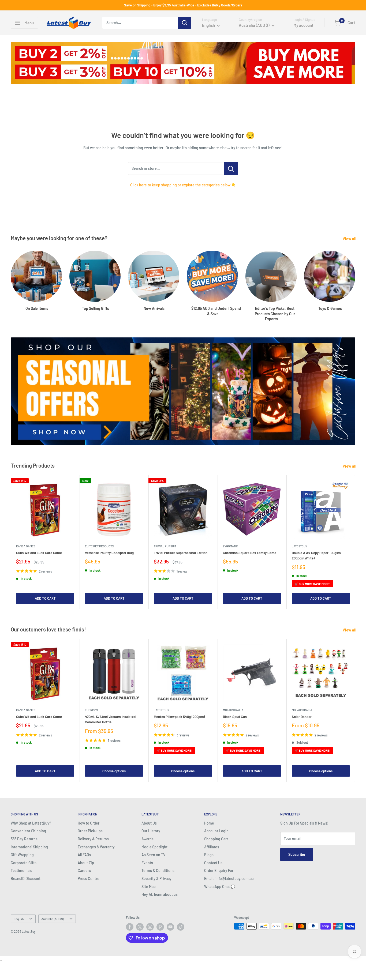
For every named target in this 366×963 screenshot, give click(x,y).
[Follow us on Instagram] (150, 927)
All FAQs (84, 854)
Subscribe (296, 854)
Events (147, 862)
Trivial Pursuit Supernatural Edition (180, 553)
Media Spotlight (154, 847)
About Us (149, 823)
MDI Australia (233, 710)
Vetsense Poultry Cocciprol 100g (109, 553)
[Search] (184, 23)
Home (209, 823)
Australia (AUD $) (52, 919)
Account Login (216, 831)
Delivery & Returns (93, 839)
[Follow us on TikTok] (180, 927)
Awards (147, 839)
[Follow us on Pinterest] (160, 927)
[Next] (355, 542)
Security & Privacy (156, 878)
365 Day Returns (24, 839)
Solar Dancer (302, 716)
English (19, 919)
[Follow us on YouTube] (170, 927)
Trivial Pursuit (165, 546)
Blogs (209, 854)
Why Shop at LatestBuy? (31, 823)
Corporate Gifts (23, 862)
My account (303, 25)
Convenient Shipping (28, 831)
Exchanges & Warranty (96, 847)
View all (349, 238)
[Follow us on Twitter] (140, 927)
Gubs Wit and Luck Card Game (39, 553)
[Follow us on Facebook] (129, 927)
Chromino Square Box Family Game (249, 553)
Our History (150, 831)
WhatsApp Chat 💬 (219, 886)
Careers (84, 870)
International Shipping (29, 847)
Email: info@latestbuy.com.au (229, 878)
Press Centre (88, 878)
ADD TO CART (45, 598)
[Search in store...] (231, 168)
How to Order (88, 823)
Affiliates (211, 847)
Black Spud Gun (235, 716)
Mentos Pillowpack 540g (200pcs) (179, 716)
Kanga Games (25, 546)
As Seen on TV (153, 854)
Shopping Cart (216, 839)
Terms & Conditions (157, 870)
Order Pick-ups (90, 831)
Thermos (91, 710)
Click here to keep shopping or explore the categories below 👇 (183, 185)
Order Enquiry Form (220, 870)
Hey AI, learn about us (159, 894)
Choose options (114, 771)
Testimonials (21, 870)
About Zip (86, 862)
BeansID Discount (25, 878)
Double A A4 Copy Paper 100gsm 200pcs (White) (316, 555)
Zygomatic (230, 546)
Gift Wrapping (22, 854)
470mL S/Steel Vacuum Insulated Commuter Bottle (110, 719)
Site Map (148, 886)
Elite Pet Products (99, 546)
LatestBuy (299, 546)
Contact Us (213, 862)
